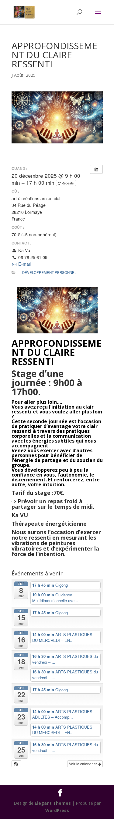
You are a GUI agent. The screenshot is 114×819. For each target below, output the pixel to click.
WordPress (57, 810)
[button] (16, 764)
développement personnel (49, 272)
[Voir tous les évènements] (96, 169)
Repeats (67, 182)
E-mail (24, 264)
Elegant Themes (53, 803)
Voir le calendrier (83, 763)
